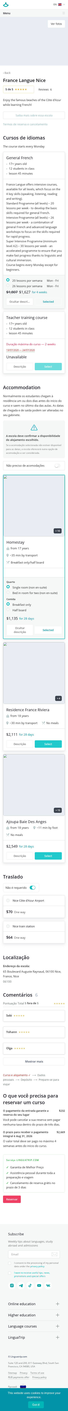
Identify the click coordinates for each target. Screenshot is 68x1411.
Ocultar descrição (20, 301)
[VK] (48, 1285)
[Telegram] (21, 1285)
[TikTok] (30, 1285)
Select (48, 366)
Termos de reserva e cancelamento (25, 124)
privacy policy (37, 1266)
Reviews (45, 89)
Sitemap (12, 1372)
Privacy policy (39, 1377)
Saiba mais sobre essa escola (34, 115)
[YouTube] (39, 1285)
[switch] (34, 465)
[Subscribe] (54, 1254)
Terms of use (37, 1372)
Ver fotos (56, 24)
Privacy (23, 1372)
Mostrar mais (34, 1061)
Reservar (12, 1199)
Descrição (20, 366)
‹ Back (6, 73)
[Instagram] (12, 1285)
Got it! (36, 1404)
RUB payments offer (18, 1377)
